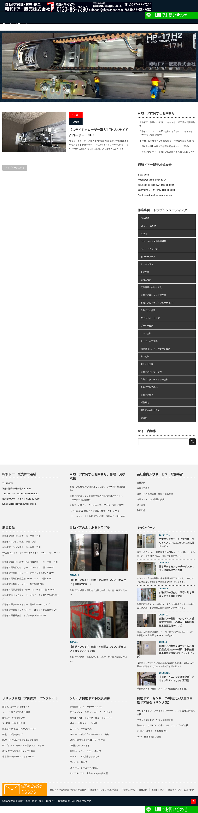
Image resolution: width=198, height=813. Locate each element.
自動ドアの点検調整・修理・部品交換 (155, 494)
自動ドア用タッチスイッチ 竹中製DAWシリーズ (26, 604)
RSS (193, 801)
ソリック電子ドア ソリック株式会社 (155, 720)
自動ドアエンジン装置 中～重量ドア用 (21, 547)
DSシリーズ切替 (148, 226)
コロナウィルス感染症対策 (153, 241)
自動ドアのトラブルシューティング (158, 302)
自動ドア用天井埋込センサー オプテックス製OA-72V (28, 589)
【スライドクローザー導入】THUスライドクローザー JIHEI (98, 132)
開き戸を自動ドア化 (150, 410)
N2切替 (144, 233)
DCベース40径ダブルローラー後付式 (87, 740)
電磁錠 (144, 418)
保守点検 (141, 505)
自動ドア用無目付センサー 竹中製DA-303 (23, 584)
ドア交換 (145, 272)
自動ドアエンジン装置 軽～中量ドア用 (22, 536)
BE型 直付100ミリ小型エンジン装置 (20, 740)
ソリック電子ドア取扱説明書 (16, 712)
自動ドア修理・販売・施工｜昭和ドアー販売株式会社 (44, 801)
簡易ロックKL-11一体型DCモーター (19, 729)
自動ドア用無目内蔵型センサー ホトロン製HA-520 (27, 578)
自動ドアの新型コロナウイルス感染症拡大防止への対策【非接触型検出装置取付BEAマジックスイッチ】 (165, 651)
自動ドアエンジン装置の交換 (151, 499)
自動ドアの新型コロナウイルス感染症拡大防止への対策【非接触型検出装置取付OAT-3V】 (176, 622)
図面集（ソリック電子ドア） (16, 706)
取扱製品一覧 (128, 789)
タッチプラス (147, 264)
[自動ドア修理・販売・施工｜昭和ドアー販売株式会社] (78, 11)
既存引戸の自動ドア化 (151, 287)
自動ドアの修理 (148, 310)
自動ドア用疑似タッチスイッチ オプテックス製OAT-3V (29, 610)
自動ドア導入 (147, 395)
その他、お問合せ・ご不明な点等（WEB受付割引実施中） (167, 140)
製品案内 (145, 402)
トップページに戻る (14, 167)
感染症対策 (146, 279)
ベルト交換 (146, 333)
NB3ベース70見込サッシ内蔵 (83, 723)
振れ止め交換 (147, 364)
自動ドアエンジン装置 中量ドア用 (19, 541)
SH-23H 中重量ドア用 (13, 723)
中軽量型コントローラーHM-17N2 (86, 706)
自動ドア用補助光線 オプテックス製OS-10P (24, 615)
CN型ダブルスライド (80, 745)
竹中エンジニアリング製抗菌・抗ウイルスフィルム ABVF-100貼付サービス (176, 543)
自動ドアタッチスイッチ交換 (154, 379)
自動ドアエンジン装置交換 (153, 295)
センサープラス (148, 256)
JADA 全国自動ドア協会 (149, 736)
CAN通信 (145, 218)
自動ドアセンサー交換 (151, 372)
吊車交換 (145, 356)
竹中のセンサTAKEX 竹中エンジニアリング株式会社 (162, 725)
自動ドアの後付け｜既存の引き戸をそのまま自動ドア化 (176, 594)
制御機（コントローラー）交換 (155, 348)
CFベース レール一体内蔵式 (84, 768)
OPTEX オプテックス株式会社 (152, 731)
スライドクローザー (150, 249)
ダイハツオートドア (150, 318)
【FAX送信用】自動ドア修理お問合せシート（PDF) (164, 146)
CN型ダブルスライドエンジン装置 (18, 751)
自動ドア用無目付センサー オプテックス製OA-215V (28, 567)
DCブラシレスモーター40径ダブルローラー (23, 745)
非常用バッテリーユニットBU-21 (18, 756)
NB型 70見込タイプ (12, 734)
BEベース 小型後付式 (80, 729)
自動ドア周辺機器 (149, 387)
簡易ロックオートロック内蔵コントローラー (91, 718)
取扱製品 (141, 510)
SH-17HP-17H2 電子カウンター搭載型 (89, 773)
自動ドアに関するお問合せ (181, 789)
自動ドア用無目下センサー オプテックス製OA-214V (28, 573)
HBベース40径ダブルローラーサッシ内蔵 (89, 734)
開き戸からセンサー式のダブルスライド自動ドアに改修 (176, 568)
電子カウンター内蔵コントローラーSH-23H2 (91, 712)
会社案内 (141, 482)
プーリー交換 (147, 325)
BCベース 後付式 (78, 762)
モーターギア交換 (149, 341)
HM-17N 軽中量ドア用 (13, 718)
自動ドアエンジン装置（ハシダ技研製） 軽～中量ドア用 (30, 562)
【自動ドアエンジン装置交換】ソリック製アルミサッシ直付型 (176, 678)
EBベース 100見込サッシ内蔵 (84, 756)
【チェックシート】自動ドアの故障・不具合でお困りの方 (167, 152)
